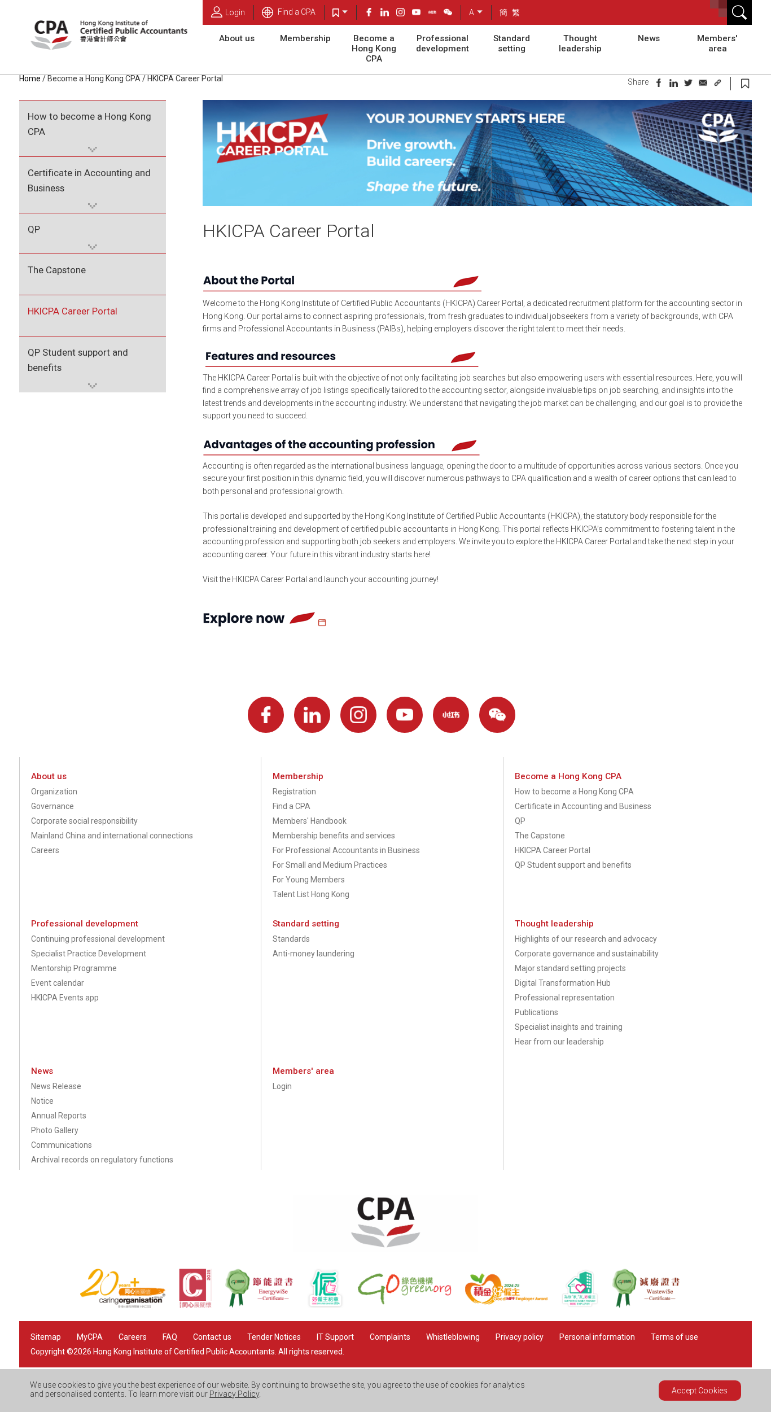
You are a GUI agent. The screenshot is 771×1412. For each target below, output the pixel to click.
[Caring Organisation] (129, 1305)
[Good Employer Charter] (331, 1305)
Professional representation (565, 997)
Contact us (212, 1336)
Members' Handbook (310, 820)
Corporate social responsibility (84, 820)
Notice (42, 1100)
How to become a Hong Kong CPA (89, 124)
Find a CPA (296, 11)
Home (30, 78)
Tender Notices (274, 1336)
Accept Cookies (700, 1390)
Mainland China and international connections (112, 835)
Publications (536, 1012)
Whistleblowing (453, 1336)
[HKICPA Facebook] (372, 13)
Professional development (442, 43)
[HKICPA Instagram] (404, 13)
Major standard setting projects (570, 968)
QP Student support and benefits (78, 360)
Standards (291, 938)
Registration (294, 791)
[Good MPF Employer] (513, 1305)
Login (235, 12)
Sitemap (45, 1336)
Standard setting (511, 43)
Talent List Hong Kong (311, 894)
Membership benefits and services (334, 835)
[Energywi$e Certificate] (265, 1305)
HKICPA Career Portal (72, 311)
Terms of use (674, 1336)
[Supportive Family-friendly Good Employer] (586, 1305)
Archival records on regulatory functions (102, 1159)
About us (237, 38)
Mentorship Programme (74, 968)
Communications (61, 1144)
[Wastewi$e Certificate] (651, 1305)
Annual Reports (58, 1115)
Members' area (717, 43)
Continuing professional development (98, 938)
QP (34, 229)
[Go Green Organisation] (411, 1305)
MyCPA (90, 1336)
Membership (305, 38)
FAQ (170, 1336)
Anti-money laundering (313, 953)
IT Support (335, 1336)
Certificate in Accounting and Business (89, 180)
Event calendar (57, 982)
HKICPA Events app (65, 997)
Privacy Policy (234, 1393)
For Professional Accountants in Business (346, 850)
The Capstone (57, 270)
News (649, 38)
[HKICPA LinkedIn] (388, 13)
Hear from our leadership (559, 1041)
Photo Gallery (54, 1130)
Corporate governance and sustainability (587, 953)
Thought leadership (580, 43)
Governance (52, 806)
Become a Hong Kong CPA (374, 48)
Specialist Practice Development (88, 953)
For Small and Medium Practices (330, 864)
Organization (54, 791)
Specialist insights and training (569, 1026)
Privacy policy (520, 1336)
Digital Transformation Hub (563, 982)
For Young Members (309, 879)
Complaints (390, 1336)
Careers (45, 850)
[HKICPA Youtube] (420, 13)
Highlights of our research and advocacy (586, 938)
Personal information (597, 1336)
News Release (56, 1086)
